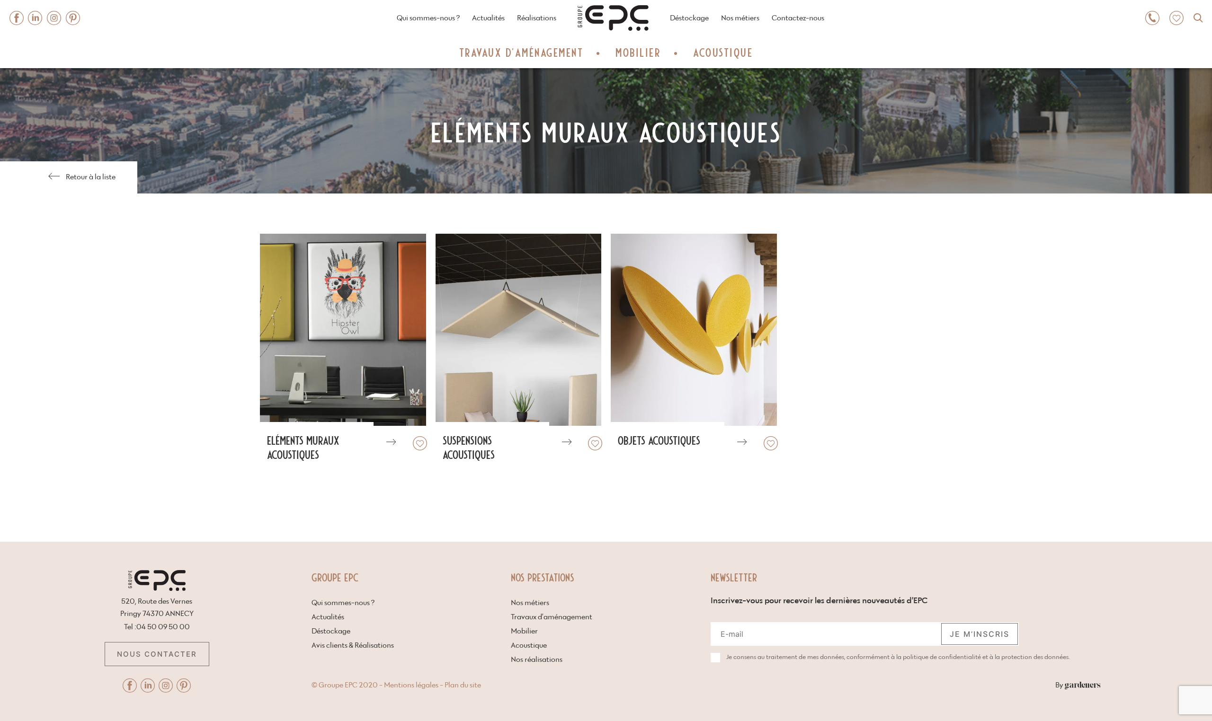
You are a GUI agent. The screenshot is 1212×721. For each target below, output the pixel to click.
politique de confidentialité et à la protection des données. (986, 657)
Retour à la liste (91, 177)
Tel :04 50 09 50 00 (157, 627)
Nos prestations (542, 577)
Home (594, 4)
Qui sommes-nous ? (428, 18)
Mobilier (638, 52)
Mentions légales (411, 685)
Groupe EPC (335, 577)
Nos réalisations (536, 659)
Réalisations (536, 18)
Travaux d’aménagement (521, 52)
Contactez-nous (798, 18)
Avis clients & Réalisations (353, 645)
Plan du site (463, 685)
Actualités (488, 18)
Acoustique (723, 52)
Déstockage (689, 18)
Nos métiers (740, 18)
